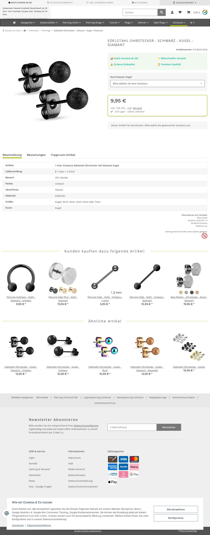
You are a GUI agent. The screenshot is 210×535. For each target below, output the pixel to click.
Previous (8, 286)
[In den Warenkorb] (5, 37)
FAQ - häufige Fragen (40, 486)
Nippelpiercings (158, 397)
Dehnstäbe (42, 397)
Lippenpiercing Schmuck (97, 397)
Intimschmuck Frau (105, 403)
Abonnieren (168, 427)
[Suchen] (162, 12)
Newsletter (35, 475)
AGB (70, 463)
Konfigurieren (176, 517)
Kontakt (33, 463)
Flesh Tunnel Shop (188, 530)
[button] (172, 12)
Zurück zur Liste (12, 30)
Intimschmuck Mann (183, 397)
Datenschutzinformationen (83, 486)
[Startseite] (24, 30)
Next (202, 286)
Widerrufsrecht (76, 469)
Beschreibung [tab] (12, 155)
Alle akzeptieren (176, 509)
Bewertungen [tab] (36, 155)
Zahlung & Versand (39, 469)
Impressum (18, 525)
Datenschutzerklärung (39, 525)
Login (32, 457)
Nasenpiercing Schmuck (130, 397)
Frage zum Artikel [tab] (63, 155)
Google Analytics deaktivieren (87, 530)
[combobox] (157, 83)
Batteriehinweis (76, 475)
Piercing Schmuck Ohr (66, 397)
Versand (137, 108)
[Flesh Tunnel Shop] (14, 22)
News (32, 480)
